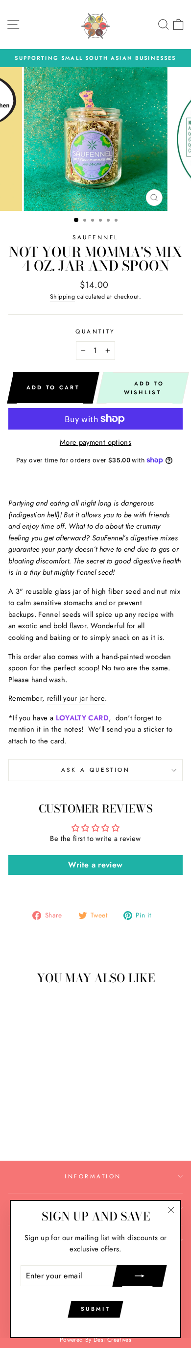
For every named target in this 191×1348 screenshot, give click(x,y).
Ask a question (95, 769)
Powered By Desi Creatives (95, 1339)
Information (93, 1176)
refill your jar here (76, 698)
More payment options (95, 442)
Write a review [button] (95, 864)
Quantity (95, 331)
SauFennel (95, 237)
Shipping (62, 296)
